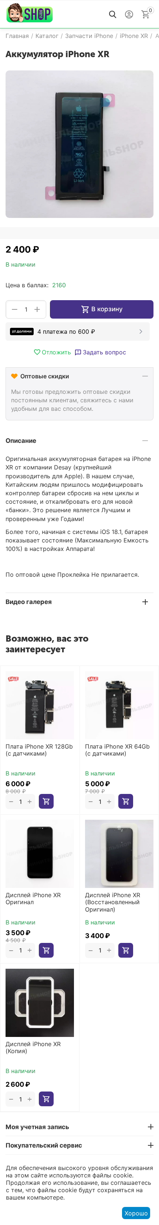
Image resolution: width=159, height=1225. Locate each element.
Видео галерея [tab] (29, 601)
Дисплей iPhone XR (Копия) (33, 1048)
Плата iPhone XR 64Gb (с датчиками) (117, 750)
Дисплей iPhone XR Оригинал (33, 899)
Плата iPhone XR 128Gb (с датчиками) (39, 750)
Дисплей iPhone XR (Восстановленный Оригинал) (112, 902)
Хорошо (136, 1213)
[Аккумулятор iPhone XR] (79, 144)
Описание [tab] (21, 440)
